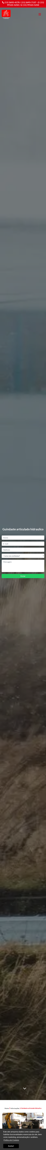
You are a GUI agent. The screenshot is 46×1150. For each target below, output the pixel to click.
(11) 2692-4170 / (12, 2)
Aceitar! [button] (11, 1146)
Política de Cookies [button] (11, 1140)
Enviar (23, 576)
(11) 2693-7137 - (29, 2)
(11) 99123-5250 (31, 5)
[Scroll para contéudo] (24, 1088)
